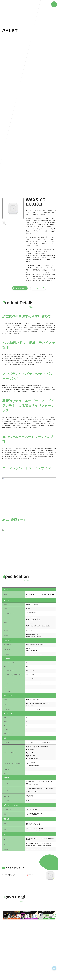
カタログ (36, 288)
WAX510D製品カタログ (20, 875)
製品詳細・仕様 (20, 288)
